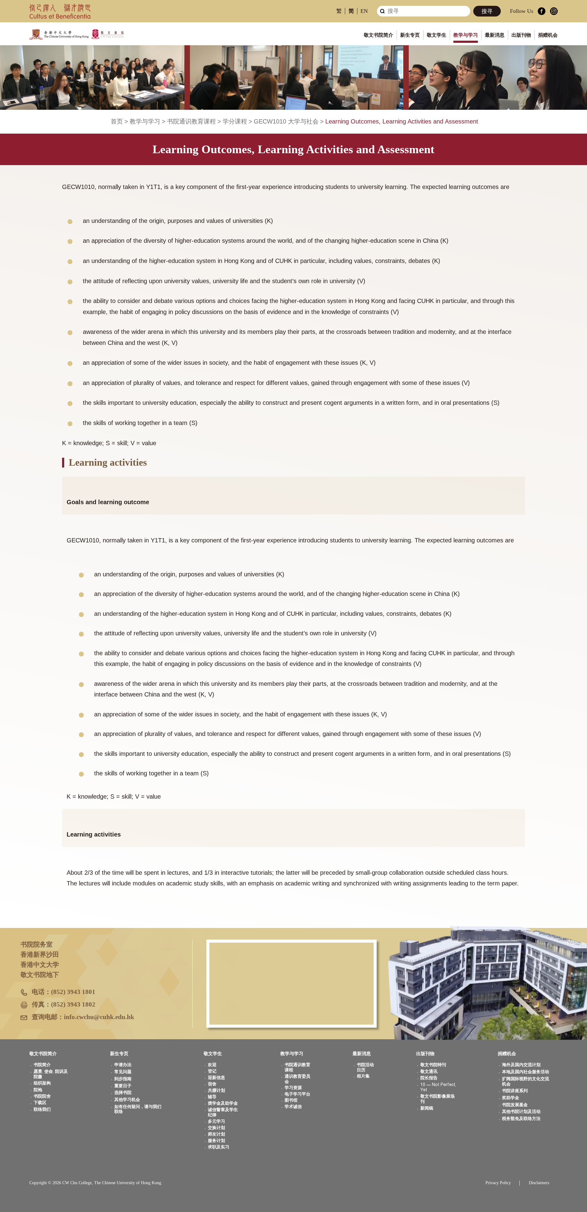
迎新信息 (216, 1077)
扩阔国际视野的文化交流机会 (525, 1081)
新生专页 (410, 35)
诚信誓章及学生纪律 (223, 1112)
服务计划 (216, 1140)
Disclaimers (539, 1183)
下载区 (40, 1102)
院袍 (38, 1090)
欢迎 (212, 1064)
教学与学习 (465, 35)
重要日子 (122, 1086)
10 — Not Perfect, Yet (438, 1087)
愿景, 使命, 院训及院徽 (51, 1074)
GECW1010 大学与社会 (286, 121)
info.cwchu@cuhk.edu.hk (99, 1017)
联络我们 (42, 1109)
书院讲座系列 (515, 1090)
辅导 (212, 1097)
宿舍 (212, 1084)
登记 (212, 1071)
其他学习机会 (127, 1099)
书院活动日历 (365, 1067)
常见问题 (122, 1072)
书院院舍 (42, 1096)
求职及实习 (218, 1147)
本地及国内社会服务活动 (525, 1072)
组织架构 (42, 1083)
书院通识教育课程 (191, 121)
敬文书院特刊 (433, 1064)
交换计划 (216, 1127)
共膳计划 (216, 1090)
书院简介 (42, 1064)
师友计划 (216, 1134)
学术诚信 (293, 1106)
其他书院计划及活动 (521, 1111)
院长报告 (428, 1078)
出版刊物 (521, 35)
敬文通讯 (428, 1071)
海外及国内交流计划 (521, 1064)
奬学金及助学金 (223, 1103)
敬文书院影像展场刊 (437, 1099)
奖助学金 (510, 1098)
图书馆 (291, 1100)
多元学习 (216, 1121)
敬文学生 (436, 35)
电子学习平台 (297, 1094)
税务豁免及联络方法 (521, 1118)
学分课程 (235, 121)
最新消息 (494, 35)
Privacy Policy (498, 1183)
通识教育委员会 (297, 1079)
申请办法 (122, 1064)
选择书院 (122, 1092)
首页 (117, 121)
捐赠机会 (548, 35)
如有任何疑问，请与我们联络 (137, 1109)
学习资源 (293, 1087)
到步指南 (122, 1079)
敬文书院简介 (378, 35)
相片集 (363, 1076)
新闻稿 (426, 1108)
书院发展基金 (515, 1105)
